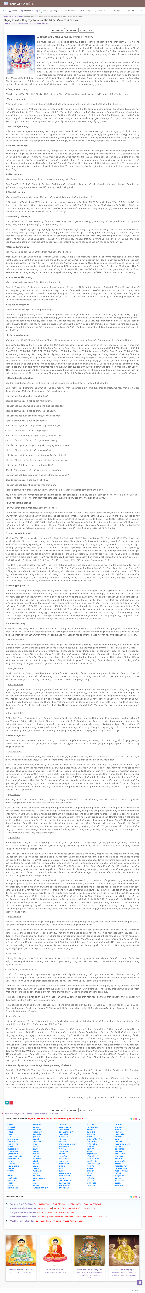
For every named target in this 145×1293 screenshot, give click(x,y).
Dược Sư (11, 1181)
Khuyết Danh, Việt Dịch (73, 1221)
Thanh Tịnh (64, 1163)
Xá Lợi (10, 1173)
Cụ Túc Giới (37, 1132)
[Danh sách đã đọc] (11, 1102)
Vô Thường (37, 1125)
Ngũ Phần (91, 1134)
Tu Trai (10, 1171)
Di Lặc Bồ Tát (120, 1129)
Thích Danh (64, 1146)
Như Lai (36, 1163)
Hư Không (63, 1156)
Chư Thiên (63, 1161)
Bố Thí (35, 1161)
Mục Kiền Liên (13, 1149)
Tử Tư (89, 1173)
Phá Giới (36, 1151)
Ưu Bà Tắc (91, 1125)
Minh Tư (62, 1142)
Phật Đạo (118, 1137)
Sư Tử (117, 1139)
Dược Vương (64, 1183)
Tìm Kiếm (130, 11)
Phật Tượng (12, 1139)
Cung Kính (91, 1132)
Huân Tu (36, 1154)
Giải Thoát (11, 1129)
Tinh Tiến (118, 1142)
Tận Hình (11, 1163)
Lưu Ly (35, 1144)
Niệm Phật (53, 1114)
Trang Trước (87, 30)
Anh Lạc (36, 1127)
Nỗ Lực (62, 1168)
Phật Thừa (119, 1159)
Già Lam (118, 1178)
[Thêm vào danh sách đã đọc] (7, 1102)
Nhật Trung (64, 1159)
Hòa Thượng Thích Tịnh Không (48, 1221)
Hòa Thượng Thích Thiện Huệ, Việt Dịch (84, 1204)
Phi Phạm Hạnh (93, 1127)
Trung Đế (11, 1127)
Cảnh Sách (63, 1134)
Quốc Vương (12, 1154)
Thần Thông (92, 1144)
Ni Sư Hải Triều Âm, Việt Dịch (66, 1212)
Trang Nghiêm (65, 1173)
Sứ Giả (89, 1151)
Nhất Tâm (119, 1185)
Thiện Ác (90, 1166)
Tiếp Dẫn (10, 1168)
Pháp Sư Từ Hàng (10, 23)
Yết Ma (90, 1176)
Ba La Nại (90, 1171)
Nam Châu (37, 1176)
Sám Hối (36, 1139)
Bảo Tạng (119, 1146)
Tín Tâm (10, 1161)
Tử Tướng (119, 1125)
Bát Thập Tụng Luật (67, 1144)
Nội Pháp (90, 1149)
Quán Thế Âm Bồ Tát (95, 1139)
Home (14, 11)
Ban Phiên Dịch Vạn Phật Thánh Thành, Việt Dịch (86, 1217)
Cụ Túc (10, 1132)
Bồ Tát (21, 1114)
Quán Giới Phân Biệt (55, 1269)
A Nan (9, 1134)
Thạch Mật (63, 1137)
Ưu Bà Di (62, 1125)
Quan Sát (37, 1137)
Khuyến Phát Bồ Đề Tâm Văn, (23, 1212)
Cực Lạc (10, 1183)
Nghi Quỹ (90, 1146)
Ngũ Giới (10, 1185)
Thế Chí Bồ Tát (121, 1166)
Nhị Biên (36, 1185)
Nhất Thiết (91, 1183)
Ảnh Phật (116, 11)
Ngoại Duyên (120, 1161)
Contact (136, 1290)
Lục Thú (62, 1178)
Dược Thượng (39, 1178)
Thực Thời (37, 1142)
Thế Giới (36, 1156)
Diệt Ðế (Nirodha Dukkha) (20, 1269)
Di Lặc (35, 1183)
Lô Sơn (35, 1173)
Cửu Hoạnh (63, 1151)
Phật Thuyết (92, 1154)
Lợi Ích (35, 1146)
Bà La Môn (37, 1159)
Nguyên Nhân (13, 1159)
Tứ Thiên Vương (121, 1168)
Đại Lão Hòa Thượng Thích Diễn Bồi (49, 1204)
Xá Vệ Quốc (12, 1178)
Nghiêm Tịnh (120, 1149)
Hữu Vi (35, 1149)
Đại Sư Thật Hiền (44, 1208)
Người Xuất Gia (40, 1114)
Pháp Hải (118, 1132)
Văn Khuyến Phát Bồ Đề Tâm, (23, 1217)
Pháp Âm (101, 11)
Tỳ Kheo (62, 1171)
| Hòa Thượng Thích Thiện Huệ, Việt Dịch (33, 23)
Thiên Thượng (93, 1159)
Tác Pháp (90, 1137)
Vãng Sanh (37, 1171)
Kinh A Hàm (119, 1127)
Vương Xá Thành (122, 1171)
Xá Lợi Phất (119, 1176)
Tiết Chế (36, 1168)
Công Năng (119, 1156)
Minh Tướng (92, 1142)
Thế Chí (118, 1173)
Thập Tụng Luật (93, 1163)
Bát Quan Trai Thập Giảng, (22, 1204)
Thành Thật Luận (14, 1156)
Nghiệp (29, 1114)
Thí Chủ (62, 1166)
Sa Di (9, 1137)
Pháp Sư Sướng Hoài (84, 1272)
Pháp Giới (91, 1129)
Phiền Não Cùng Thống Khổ (89, 1269)
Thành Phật (120, 1154)
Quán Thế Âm (64, 1176)
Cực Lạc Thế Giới (66, 1132)
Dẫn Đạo (62, 1139)
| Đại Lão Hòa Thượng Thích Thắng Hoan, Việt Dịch (90, 1275)
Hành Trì (36, 1181)
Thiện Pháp (119, 1134)
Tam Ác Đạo (64, 1188)
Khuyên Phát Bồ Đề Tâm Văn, (23, 1208)
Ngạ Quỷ (10, 1146)
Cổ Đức (62, 1154)
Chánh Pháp (64, 1129)
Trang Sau (58, 30)
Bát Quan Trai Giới (40, 1188)
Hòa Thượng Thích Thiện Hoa (20, 1272)
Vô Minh (90, 1168)
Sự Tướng (11, 1142)
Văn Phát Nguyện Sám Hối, (22, 1221)
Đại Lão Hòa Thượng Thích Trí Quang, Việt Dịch (74, 1208)
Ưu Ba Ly (90, 1181)
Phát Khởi (119, 1151)
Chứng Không (13, 1166)
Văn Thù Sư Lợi (65, 1181)
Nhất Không (12, 1188)
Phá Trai (62, 1149)
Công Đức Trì (92, 1156)
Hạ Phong (119, 1163)
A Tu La (36, 1166)
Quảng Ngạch (65, 1127)
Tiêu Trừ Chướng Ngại (124, 1269)
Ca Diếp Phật (92, 1161)
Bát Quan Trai (11, 1114)
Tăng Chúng (12, 1151)
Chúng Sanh (120, 1181)
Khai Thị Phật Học (16, 16)
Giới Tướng (37, 1129)
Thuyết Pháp (12, 1144)
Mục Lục (72, 30)
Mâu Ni (10, 1176)
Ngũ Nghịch (64, 1185)
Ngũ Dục (118, 1183)
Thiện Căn (91, 1185)
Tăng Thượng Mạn (122, 1144)
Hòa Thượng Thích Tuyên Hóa (50, 1217)
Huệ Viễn (90, 1178)
